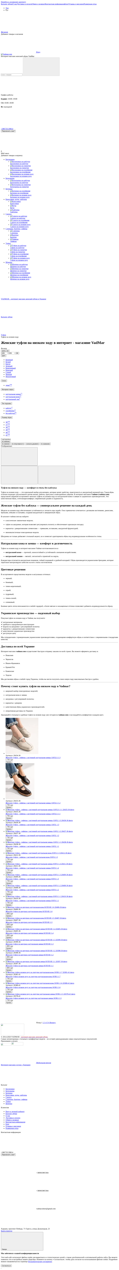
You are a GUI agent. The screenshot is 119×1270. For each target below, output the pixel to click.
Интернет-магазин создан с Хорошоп (15, 1065)
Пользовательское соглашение (40, 1262)
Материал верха (7, 389)
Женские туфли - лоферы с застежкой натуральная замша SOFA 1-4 (32, 868)
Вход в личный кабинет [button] (15, 1112)
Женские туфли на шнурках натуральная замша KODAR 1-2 (29, 955)
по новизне (6, 441)
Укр (7, 8)
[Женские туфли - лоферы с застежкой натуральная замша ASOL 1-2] (62, 831)
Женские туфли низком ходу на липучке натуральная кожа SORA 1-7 (33, 977)
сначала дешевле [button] (32, 444)
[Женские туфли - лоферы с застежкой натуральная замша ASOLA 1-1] (62, 810)
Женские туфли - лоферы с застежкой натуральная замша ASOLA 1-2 (33, 803)
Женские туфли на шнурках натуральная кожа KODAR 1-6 (29, 911)
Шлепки (9, 262)
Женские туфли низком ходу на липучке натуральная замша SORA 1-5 (33, 998)
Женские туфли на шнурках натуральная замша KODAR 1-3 (29, 944)
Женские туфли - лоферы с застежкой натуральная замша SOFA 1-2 (32, 890)
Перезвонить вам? (8, 131)
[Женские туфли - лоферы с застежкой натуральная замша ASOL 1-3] (62, 820)
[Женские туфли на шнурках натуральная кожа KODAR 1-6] (62, 907)
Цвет (3, 356)
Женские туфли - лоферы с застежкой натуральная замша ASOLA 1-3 (33, 758)
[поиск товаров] (41, 66)
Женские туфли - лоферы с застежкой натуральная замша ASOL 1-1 (32, 846)
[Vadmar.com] (12, 1035)
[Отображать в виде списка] (56, 475)
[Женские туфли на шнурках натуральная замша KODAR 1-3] (62, 940)
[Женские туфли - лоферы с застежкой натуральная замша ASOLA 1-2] (62, 781)
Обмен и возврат (38, 4)
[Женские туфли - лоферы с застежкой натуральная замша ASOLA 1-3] (62, 736)
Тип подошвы (6, 403)
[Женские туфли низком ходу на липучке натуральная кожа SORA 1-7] (62, 972)
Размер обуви (7, 417)
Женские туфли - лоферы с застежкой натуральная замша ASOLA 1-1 (33, 814)
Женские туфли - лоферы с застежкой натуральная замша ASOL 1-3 (32, 825)
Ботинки (9, 189)
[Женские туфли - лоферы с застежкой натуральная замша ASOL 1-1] (62, 842)
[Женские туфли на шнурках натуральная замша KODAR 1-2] (62, 951)
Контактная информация (55, 4)
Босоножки (10, 159)
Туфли (8, 243)
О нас (14, 4)
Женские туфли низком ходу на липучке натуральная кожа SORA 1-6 (33, 987)
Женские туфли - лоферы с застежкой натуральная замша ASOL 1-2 (32, 835)
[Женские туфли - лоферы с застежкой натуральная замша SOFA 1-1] (62, 896)
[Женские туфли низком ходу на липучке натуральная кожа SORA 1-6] (62, 983)
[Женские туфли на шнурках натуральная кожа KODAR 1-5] (62, 918)
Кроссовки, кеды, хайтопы (16, 199)
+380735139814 (7, 129)
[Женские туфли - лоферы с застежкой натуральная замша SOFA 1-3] (62, 875)
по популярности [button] (18, 444)
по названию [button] (45, 444)
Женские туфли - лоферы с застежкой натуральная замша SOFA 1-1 (32, 901)
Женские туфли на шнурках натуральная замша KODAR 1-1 (29, 966)
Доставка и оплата (24, 4)
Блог (66, 4)
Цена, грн (5, 351)
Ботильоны (10, 178)
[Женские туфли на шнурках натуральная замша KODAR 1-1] (62, 961)
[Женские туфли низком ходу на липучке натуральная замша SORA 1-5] (62, 994)
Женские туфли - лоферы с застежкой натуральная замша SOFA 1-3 (32, 879)
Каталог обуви (6, 4)
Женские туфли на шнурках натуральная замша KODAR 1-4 (29, 933)
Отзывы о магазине (76, 4)
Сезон (4, 381)
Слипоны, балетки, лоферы (16, 229)
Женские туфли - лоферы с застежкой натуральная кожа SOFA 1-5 (32, 857)
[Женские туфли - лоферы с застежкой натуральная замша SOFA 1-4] (62, 864)
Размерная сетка (90, 4)
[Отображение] (19, 456)
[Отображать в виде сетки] (19, 475)
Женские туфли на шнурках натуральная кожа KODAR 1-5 (29, 922)
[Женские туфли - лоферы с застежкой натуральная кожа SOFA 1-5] (62, 853)
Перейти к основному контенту (13, 2)
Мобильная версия (43, 1063)
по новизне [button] (6, 444)
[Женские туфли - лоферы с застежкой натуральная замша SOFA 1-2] (62, 886)
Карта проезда (6, 1231)
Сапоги (9, 214)
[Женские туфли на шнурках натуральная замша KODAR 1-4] (62, 929)
